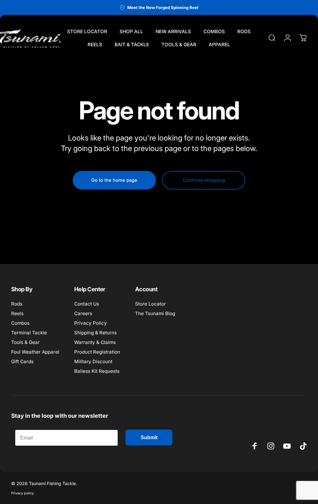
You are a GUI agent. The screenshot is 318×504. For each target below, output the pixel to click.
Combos (20, 323)
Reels (17, 313)
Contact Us (86, 304)
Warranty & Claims (95, 342)
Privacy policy (22, 493)
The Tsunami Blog (155, 313)
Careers (83, 313)
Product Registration (97, 352)
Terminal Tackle (29, 333)
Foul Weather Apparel (35, 352)
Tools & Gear (25, 342)
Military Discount (93, 361)
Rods (16, 304)
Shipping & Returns (95, 333)
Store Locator (150, 304)
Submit (149, 437)
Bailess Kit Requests (97, 371)
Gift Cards (22, 361)
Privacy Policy (90, 323)
